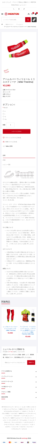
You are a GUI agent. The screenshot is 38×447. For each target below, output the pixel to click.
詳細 (4, 160)
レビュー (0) (6, 164)
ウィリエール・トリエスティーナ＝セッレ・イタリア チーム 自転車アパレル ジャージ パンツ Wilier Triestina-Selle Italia (28, 330)
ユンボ (23, 407)
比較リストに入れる (11, 142)
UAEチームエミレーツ (17, 418)
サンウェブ (6, 418)
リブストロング (15, 429)
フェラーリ (9, 415)
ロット (32, 409)
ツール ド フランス (9, 424)
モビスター (17, 415)
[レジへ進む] (24, 9)
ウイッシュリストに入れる (13, 137)
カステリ (7, 426)
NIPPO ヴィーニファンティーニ (27, 413)
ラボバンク (7, 422)
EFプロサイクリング (7, 407)
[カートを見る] (18, 9)
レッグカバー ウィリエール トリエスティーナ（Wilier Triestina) (10, 328)
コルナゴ (22, 426)
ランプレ (31, 411)
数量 (4, 125)
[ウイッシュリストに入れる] (8, 321)
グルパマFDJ (5, 413)
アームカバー (19, 24)
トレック (31, 420)
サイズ (5, 107)
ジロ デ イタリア (28, 422)
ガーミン (17, 407)
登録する (31, 362)
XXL (6, 119)
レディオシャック (27, 415)
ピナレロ (24, 429)
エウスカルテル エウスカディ (12, 411)
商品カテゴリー (9, 24)
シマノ (5, 420)
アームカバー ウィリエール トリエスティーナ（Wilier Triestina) (20, 26)
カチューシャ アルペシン (10, 409)
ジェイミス (25, 424)
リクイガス (14, 413)
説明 (4, 155)
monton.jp (24, 438)
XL (5, 116)
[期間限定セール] (34, 19)
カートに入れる (17, 131)
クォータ (29, 426)
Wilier (7, 146)
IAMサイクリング (24, 409)
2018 (10, 146)
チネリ (18, 424)
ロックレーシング (29, 418)
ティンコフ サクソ (17, 422)
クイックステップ (13, 420)
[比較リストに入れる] (13, 321)
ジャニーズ (15, 426)
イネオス (24, 411)
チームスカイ (23, 420)
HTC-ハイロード (31, 407)
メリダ (31, 424)
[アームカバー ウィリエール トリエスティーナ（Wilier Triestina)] (6, 71)
